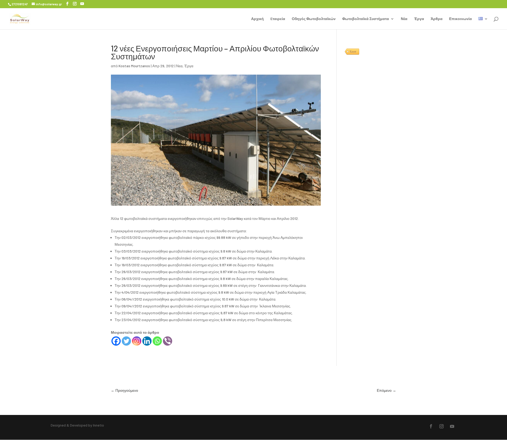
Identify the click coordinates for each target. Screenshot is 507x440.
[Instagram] (136, 341)
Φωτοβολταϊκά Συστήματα (365, 19)
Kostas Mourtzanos (134, 66)
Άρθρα (437, 19)
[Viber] (167, 341)
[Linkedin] (147, 341)
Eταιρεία (277, 19)
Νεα (179, 66)
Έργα (419, 19)
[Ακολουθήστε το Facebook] (431, 426)
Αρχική (257, 19)
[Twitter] (126, 341)
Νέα (404, 19)
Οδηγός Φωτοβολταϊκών (314, 19)
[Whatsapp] (157, 341)
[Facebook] (116, 341)
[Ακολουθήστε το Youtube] (452, 426)
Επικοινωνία (460, 19)
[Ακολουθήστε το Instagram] (441, 426)
